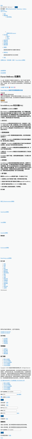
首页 (5, 13)
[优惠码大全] (7, 4)
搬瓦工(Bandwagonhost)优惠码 (7, 201)
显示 (18, 413)
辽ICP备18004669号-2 (5, 380)
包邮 (5, 277)
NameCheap (19, 9)
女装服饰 (6, 280)
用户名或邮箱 (4, 391)
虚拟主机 (6, 286)
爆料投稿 (6, 44)
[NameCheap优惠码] (8, 210)
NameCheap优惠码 (5, 211)
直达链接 (3, 100)
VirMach (24, 9)
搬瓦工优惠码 (7, 359)
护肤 (5, 264)
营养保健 (6, 283)
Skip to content (4, 11)
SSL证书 (6, 281)
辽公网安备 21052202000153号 (18, 380)
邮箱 (2, 410)
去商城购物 (3, 70)
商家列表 (6, 40)
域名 (5, 274)
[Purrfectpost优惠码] (8, 246)
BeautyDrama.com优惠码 (6, 258)
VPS (5, 266)
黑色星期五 (9, 17)
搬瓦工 (8, 36)
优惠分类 (6, 41)
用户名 (2, 407)
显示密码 (19, 394)
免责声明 (6, 343)
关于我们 (6, 338)
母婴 (5, 284)
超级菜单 (6, 15)
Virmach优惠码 (7, 363)
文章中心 (6, 349)
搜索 (16, 7)
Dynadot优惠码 (7, 365)
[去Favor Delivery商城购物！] (8, 69)
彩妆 (5, 265)
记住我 (4, 397)
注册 (7, 402)
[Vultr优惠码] (8, 220)
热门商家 (6, 34)
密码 (2, 394)
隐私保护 (6, 341)
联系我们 (6, 340)
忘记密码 (8, 397)
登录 (5, 57)
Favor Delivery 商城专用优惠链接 (12, 90)
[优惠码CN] (7, 326)
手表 (5, 275)
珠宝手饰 (6, 278)
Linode (8, 38)
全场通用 (6, 269)
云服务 (5, 287)
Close (2, 437)
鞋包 (5, 268)
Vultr (8, 37)
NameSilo (3, 10)
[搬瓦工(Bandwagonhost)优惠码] (8, 199)
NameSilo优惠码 (4, 232)
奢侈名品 (6, 271)
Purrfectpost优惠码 (5, 247)
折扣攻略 (6, 43)
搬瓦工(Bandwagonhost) (11, 9)
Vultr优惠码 (3, 222)
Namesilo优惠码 (7, 360)
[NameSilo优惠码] (8, 231)
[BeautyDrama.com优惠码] (8, 256)
